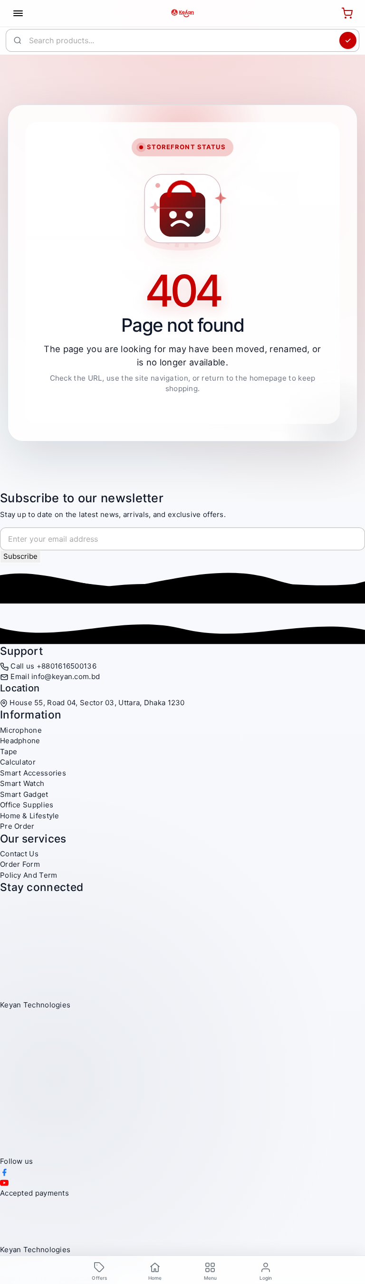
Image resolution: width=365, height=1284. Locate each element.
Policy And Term (29, 875)
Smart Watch (22, 783)
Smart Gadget (24, 794)
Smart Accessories (33, 772)
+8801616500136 (66, 666)
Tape (8, 751)
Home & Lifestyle (29, 815)
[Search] (347, 40)
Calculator (18, 762)
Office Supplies (27, 804)
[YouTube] (4, 1182)
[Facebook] (4, 1171)
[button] (210, 1271)
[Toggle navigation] (18, 13)
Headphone (20, 740)
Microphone (21, 730)
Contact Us (19, 853)
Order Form (20, 864)
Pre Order (17, 826)
